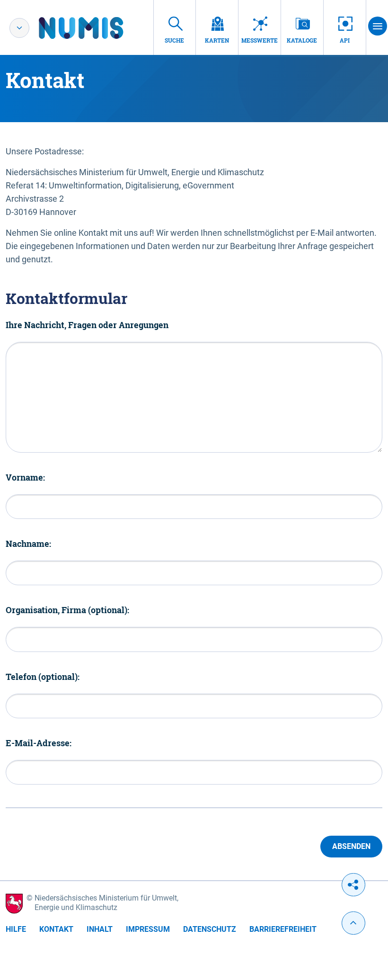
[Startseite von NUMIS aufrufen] (95, 28)
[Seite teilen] (353, 884)
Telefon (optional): (42, 676)
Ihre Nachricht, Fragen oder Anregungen (87, 324)
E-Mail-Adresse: (38, 743)
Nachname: (28, 543)
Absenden (351, 846)
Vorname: (25, 477)
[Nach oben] (353, 923)
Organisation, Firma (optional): (67, 610)
